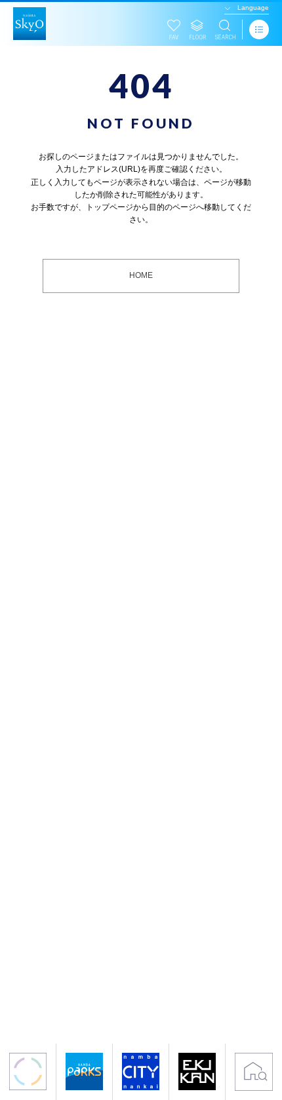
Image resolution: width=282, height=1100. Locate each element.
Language (253, 7)
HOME (141, 275)
